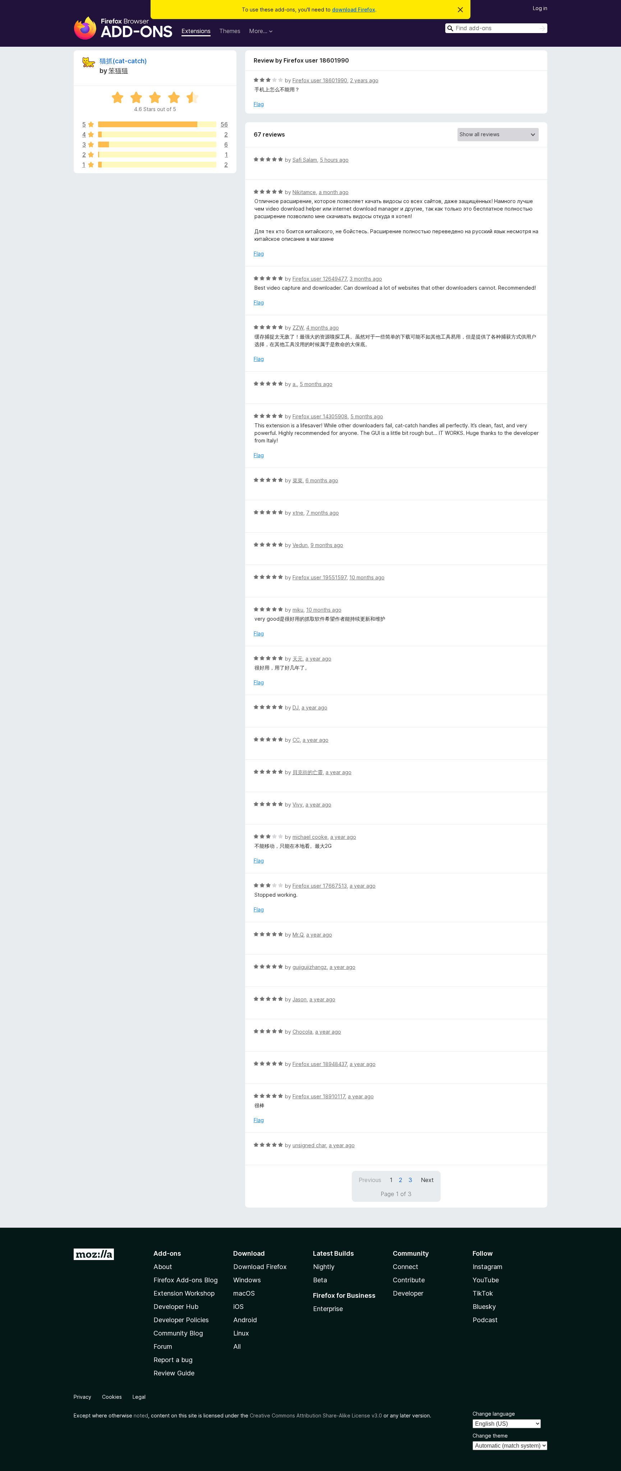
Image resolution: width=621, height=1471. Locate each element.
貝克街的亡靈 (308, 772)
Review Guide (173, 1373)
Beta (320, 1280)
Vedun (300, 545)
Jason (300, 999)
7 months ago (322, 513)
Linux (241, 1333)
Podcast (485, 1320)
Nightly (324, 1266)
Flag (259, 104)
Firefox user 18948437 (320, 1064)
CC (296, 740)
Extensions (196, 31)
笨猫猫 (118, 70)
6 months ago (321, 480)
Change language (494, 1414)
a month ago (334, 192)
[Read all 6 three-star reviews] (157, 144)
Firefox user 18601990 (320, 80)
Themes (229, 31)
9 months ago (326, 545)
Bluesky (484, 1306)
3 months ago (366, 279)
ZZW (298, 328)
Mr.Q (298, 935)
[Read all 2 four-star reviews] (157, 134)
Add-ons (167, 1253)
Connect (405, 1266)
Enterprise (328, 1309)
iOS (238, 1306)
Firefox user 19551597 (319, 577)
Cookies (112, 1397)
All (237, 1346)
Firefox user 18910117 (319, 1096)
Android (245, 1320)
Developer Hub (175, 1306)
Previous (370, 1179)
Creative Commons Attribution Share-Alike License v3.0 (316, 1415)
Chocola (302, 1032)
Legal (139, 1397)
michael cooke (310, 837)
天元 (298, 659)
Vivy (298, 804)
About (162, 1266)
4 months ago (322, 328)
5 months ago (316, 384)
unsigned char (309, 1145)
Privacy (82, 1397)
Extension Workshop (184, 1293)
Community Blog (178, 1333)
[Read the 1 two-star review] (157, 154)
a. (295, 384)
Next (427, 1179)
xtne (298, 513)
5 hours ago (334, 160)
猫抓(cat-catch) (123, 61)
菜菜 (298, 480)
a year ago (318, 659)
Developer (408, 1293)
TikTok (483, 1293)
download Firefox (353, 9)
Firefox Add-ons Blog (185, 1280)
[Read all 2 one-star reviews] (157, 164)
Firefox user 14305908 (320, 416)
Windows (247, 1280)
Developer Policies (181, 1320)
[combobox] (496, 28)
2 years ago (364, 80)
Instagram (487, 1266)
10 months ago (367, 577)
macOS (244, 1293)
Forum (162, 1346)
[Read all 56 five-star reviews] (157, 124)
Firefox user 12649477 (320, 279)
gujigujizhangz (310, 967)
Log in (540, 8)
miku (298, 610)
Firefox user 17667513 (320, 886)
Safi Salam (305, 160)
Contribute (409, 1280)
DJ (296, 707)
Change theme (490, 1436)
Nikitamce (304, 192)
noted (141, 1415)
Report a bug (173, 1360)
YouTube (486, 1280)
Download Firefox (260, 1266)
